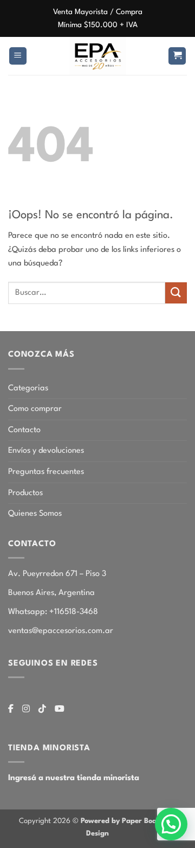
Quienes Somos (35, 514)
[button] (18, 56)
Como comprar (35, 409)
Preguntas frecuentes (46, 472)
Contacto (24, 430)
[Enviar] (176, 292)
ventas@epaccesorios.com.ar (60, 631)
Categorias (28, 388)
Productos (25, 493)
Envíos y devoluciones (46, 451)
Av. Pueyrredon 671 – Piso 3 (57, 574)
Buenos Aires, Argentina (51, 593)
